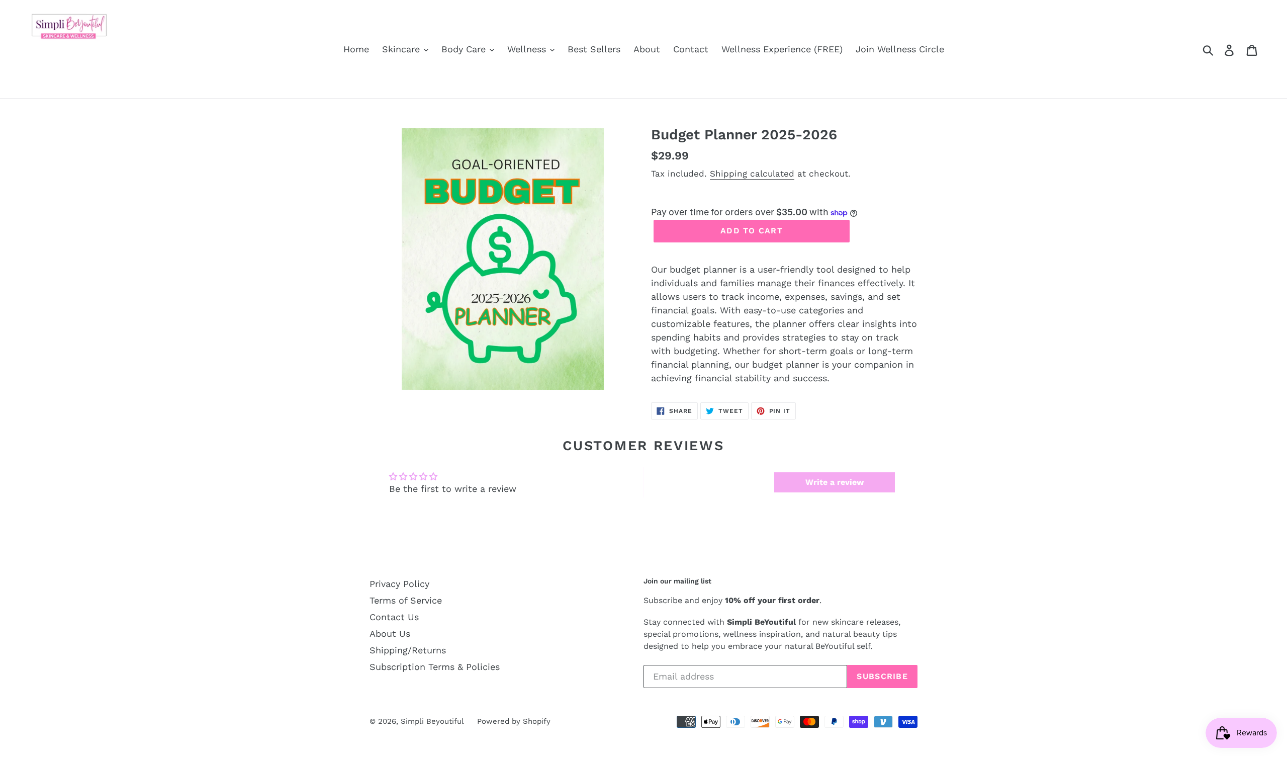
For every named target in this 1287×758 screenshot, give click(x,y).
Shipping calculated (752, 174)
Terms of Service (406, 600)
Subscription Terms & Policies (435, 666)
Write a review (834, 482)
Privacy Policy (399, 583)
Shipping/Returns (408, 650)
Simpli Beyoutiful (432, 721)
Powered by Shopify (513, 721)
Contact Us (394, 617)
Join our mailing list (677, 581)
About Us (390, 633)
